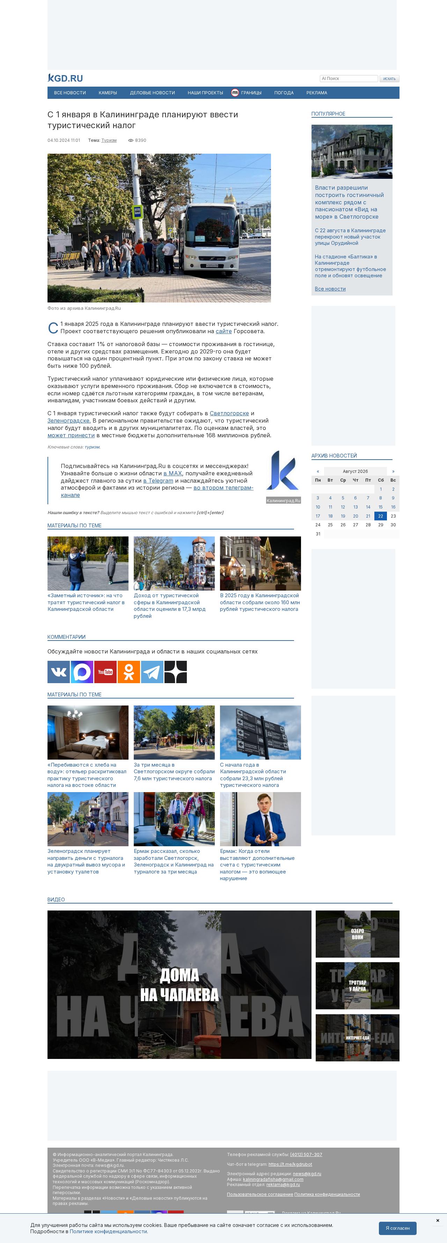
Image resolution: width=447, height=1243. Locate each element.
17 (318, 516)
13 (355, 507)
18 (330, 516)
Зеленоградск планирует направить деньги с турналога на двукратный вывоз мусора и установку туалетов (86, 861)
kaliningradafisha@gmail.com (273, 1179)
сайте (224, 331)
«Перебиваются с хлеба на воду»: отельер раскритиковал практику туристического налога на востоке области (86, 775)
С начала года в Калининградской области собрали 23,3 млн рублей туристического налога (253, 775)
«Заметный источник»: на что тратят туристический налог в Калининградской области (86, 602)
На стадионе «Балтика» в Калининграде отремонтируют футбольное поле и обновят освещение (350, 266)
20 (355, 516)
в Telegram (158, 480)
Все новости (330, 289)
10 (318, 507)
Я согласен (398, 1228)
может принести (71, 435)
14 (368, 507)
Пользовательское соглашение (260, 1194)
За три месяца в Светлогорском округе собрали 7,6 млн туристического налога (174, 771)
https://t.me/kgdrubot (290, 1164)
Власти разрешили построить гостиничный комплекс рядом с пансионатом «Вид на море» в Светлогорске (349, 202)
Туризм (109, 140)
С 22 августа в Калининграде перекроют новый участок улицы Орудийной (350, 236)
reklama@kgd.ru (283, 1184)
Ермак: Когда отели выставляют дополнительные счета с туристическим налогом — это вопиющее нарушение (257, 865)
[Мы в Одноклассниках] (129, 673)
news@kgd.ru (307, 1173)
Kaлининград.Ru (283, 500)
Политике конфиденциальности (108, 1231)
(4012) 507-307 (306, 1154)
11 (330, 507)
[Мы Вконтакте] (58, 673)
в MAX (172, 473)
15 (381, 507)
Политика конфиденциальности (327, 1194)
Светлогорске (229, 413)
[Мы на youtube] (105, 673)
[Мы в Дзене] (175, 673)
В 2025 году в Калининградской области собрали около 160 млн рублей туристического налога (260, 602)
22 (380, 516)
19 (343, 516)
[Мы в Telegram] (152, 673)
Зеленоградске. (69, 420)
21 (368, 516)
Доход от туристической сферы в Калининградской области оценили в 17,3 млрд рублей (170, 605)
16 (393, 507)
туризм (92, 446)
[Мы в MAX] (82, 673)
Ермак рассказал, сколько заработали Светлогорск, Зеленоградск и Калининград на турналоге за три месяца (174, 861)
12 (343, 507)
